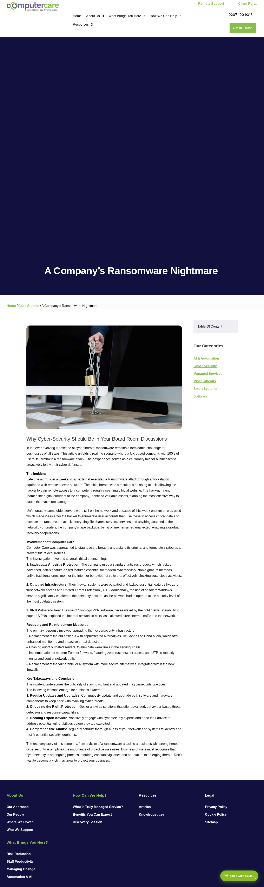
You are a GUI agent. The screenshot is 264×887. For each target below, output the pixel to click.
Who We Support (20, 830)
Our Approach (18, 807)
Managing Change (21, 869)
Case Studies (28, 306)
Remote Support (211, 3)
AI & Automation (206, 358)
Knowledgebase (151, 814)
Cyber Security (205, 366)
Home (77, 16)
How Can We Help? (90, 795)
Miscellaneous (204, 381)
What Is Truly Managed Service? (98, 807)
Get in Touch (242, 28)
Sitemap (211, 822)
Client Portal (247, 3)
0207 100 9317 (240, 15)
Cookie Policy (216, 814)
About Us (93, 16)
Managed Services (207, 373)
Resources (81, 24)
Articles (145, 807)
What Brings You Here (124, 16)
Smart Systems (205, 388)
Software (200, 396)
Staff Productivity (20, 861)
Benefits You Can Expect (92, 814)
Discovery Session (87, 822)
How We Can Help (163, 16)
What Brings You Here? (27, 842)
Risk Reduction (19, 854)
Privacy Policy (216, 807)
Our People (15, 814)
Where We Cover (20, 822)
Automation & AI (19, 877)
